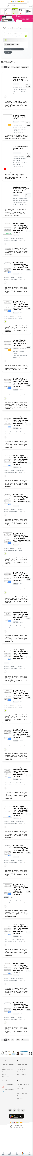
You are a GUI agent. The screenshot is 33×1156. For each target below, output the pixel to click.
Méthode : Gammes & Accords (20, 198)
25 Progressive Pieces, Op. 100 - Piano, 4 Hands (20, 148)
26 (8, 67)
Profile (29, 1154)
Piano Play (15, 91)
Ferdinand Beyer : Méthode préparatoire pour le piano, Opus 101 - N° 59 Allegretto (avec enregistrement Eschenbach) (21, 694)
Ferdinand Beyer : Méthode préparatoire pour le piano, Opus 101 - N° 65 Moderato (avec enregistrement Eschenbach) (20, 850)
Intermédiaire (23, 121)
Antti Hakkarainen (17, 160)
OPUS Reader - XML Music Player (23, 1085)
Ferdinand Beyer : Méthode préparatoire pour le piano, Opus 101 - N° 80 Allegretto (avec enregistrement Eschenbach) (20, 537)
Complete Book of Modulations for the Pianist (19, 116)
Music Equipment (8, 1091)
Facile (21, 273)
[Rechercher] (26, 5)
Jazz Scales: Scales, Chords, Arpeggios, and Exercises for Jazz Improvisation (21, 189)
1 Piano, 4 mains (16, 152)
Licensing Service (21, 1069)
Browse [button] (10, 1154)
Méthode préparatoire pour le (10, 240)
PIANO (8, 52)
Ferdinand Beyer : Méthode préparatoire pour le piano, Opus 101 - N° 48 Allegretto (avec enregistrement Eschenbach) (20, 460)
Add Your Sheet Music (22, 1067)
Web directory (20, 1098)
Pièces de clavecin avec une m (20, 355)
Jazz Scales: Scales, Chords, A (20, 202)
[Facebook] (10, 1110)
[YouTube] (14, 1110)
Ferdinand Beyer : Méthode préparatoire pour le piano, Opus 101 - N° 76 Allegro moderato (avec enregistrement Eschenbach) (20, 889)
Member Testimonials (7, 1069)
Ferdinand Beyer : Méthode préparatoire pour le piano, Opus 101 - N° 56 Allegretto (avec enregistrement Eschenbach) (21, 968)
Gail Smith (21, 125)
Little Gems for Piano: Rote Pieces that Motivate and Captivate (21, 79)
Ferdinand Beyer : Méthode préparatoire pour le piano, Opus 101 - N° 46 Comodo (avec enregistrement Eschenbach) (20, 305)
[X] (18, 1110)
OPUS (23, 1154)
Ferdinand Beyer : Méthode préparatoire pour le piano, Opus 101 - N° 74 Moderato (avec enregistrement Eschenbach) (20, 929)
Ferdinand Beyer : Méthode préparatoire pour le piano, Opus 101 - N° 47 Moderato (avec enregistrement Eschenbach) (20, 421)
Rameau (15, 353)
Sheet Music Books (9, 1087)
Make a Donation (21, 1074)
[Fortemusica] (11, 1126)
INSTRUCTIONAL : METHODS (14, 49)
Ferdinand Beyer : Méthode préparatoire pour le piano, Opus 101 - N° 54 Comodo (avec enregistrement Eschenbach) (20, 811)
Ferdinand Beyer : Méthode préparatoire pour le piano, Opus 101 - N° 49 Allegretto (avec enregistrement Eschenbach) (20, 499)
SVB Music (15, 204)
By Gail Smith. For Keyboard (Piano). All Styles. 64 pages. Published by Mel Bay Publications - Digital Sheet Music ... (16, 137)
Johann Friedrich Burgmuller (19, 158)
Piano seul (15, 121)
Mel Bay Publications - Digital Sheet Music (20, 130)
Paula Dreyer (22, 87)
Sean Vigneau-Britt (23, 200)
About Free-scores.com (8, 1064)
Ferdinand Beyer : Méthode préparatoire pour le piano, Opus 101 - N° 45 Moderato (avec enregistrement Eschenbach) (20, 267)
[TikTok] (23, 1110)
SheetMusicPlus (23, 91)
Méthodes (15, 87)
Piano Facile (16, 84)
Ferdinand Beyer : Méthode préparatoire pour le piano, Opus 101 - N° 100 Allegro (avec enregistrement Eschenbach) (20, 772)
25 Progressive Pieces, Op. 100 (20, 162)
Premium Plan (20, 1072)
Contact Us (5, 1067)
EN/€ (30, 6)
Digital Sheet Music (9, 1089)
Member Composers (22, 1064)
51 (12, 67)
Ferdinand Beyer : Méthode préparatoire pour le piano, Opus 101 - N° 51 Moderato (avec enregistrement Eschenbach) (20, 733)
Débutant (22, 235)
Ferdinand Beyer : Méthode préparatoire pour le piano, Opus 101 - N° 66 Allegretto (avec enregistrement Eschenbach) (21, 576)
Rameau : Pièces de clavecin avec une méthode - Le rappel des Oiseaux (19, 342)
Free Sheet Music (8, 1084)
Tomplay (20, 240)
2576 (17, 67)
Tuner (18, 1095)
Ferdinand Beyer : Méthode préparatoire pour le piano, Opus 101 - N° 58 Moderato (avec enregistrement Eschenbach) (20, 1007)
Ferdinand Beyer (19, 238)
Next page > (25, 67)
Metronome (20, 1088)
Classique (15, 156)
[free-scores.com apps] (2, 11)
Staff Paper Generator (22, 1093)
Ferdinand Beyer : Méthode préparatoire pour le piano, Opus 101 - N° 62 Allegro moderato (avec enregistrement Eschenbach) (20, 655)
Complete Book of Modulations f (20, 127)
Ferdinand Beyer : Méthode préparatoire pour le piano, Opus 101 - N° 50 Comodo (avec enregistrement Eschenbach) (20, 382)
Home (3, 1154)
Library (16, 1154)
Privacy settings (6, 1076)
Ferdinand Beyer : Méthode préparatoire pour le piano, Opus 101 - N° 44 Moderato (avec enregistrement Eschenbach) (21, 228)
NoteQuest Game (21, 1091)
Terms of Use (5, 1072)
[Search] (26, 36)
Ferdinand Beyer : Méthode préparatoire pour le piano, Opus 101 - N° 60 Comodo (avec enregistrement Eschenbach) (20, 615)
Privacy (4, 1074)
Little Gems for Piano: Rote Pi (19, 89)
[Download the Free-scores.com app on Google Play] (16, 1116)
